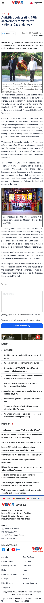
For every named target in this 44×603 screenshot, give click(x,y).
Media (3, 570)
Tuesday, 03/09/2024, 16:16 (32, 33)
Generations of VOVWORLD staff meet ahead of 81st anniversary (21, 369)
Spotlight (6, 13)
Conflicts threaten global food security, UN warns (22, 356)
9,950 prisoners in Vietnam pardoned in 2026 (21, 442)
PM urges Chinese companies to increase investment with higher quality (22, 415)
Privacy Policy (33, 314)
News (25, 570)
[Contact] (2, 600)
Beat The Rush (28, 557)
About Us (4, 557)
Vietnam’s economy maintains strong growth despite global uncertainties (21, 491)
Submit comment (20, 326)
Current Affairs (7, 561)
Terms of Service (6, 316)
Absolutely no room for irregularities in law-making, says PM (23, 392)
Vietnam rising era (30, 583)
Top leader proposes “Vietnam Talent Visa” (20, 430)
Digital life (27, 561)
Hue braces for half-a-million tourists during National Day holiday (20, 384)
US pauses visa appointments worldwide (21, 363)
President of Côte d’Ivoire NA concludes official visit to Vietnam (21, 407)
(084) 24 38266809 (12, 529)
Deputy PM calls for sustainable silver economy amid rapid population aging (18, 448)
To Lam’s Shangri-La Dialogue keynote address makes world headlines (18, 476)
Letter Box (27, 566)
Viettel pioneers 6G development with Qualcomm (18, 461)
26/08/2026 (8, 350)
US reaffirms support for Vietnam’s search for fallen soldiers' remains (21, 468)
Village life (5, 587)
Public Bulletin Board (9, 574)
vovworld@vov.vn (11, 538)
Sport (25, 574)
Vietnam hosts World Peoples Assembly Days (21, 455)
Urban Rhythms (7, 583)
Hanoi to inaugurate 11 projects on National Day (23, 400)
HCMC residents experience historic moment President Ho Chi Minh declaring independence (21, 436)
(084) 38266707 (11, 532)
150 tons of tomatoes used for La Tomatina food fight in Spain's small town (23, 377)
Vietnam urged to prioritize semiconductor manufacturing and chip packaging (20, 483)
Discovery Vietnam (8, 566)
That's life (26, 579)
